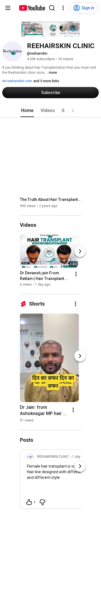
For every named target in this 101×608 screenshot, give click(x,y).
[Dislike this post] (42, 502)
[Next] (80, 251)
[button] (72, 110)
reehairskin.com (19, 81)
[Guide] (7, 8)
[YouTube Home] (32, 8)
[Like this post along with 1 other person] (29, 502)
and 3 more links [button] (46, 81)
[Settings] (63, 8)
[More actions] (76, 274)
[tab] (27, 110)
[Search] (52, 8)
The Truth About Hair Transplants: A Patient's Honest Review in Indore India (50, 199)
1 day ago (79, 457)
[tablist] (50, 110)
